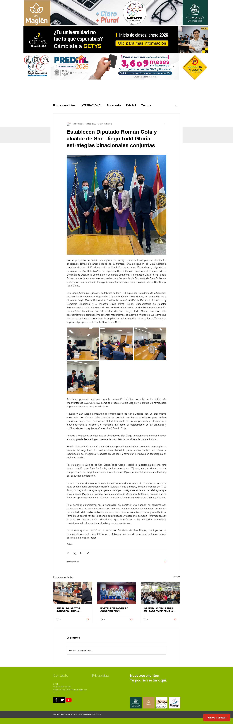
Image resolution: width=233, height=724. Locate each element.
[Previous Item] (56, 66)
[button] (176, 105)
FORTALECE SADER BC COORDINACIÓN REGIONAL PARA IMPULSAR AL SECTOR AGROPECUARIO (114, 610)
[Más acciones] (164, 123)
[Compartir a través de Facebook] (68, 553)
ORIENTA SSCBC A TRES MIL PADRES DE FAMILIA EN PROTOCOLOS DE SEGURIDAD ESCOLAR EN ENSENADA (159, 610)
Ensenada (114, 105)
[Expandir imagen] (83, 344)
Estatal (131, 105)
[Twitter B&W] (62, 700)
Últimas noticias (64, 105)
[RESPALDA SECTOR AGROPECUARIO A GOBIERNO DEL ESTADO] (72, 593)
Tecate (146, 105)
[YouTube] (69, 700)
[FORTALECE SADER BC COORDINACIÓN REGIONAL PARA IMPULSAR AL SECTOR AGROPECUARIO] (116, 593)
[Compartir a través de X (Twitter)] (74, 553)
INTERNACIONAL (91, 105)
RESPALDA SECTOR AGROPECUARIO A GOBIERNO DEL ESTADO (71, 610)
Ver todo (176, 577)
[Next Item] (173, 66)
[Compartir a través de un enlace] (87, 553)
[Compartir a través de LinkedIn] (81, 553)
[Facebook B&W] (56, 700)
